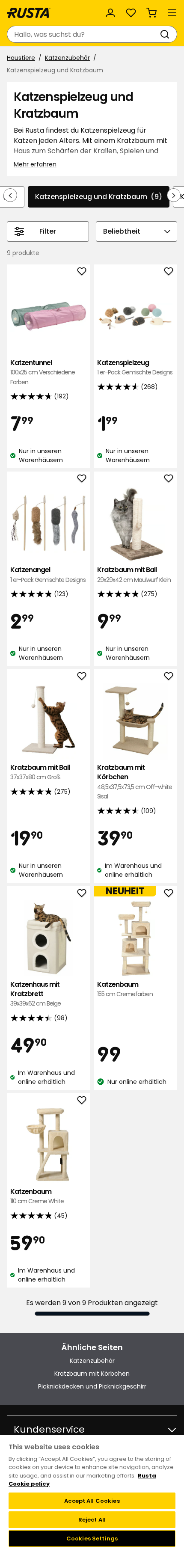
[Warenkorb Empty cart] (151, 13)
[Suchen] (166, 34)
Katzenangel (48, 574)
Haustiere (21, 57)
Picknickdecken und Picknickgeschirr (92, 1386)
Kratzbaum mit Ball (134, 574)
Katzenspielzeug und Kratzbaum (98, 197)
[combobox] (83, 34)
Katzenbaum (125, 989)
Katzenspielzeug (134, 367)
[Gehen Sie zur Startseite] (28, 13)
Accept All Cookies (91, 1501)
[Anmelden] (110, 13)
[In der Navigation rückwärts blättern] (10, 195)
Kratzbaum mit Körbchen (134, 782)
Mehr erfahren (35, 164)
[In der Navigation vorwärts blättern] (174, 195)
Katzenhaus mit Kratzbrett (35, 994)
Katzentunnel (42, 372)
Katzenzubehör (67, 57)
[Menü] (172, 13)
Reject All (92, 1520)
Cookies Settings (92, 1538)
